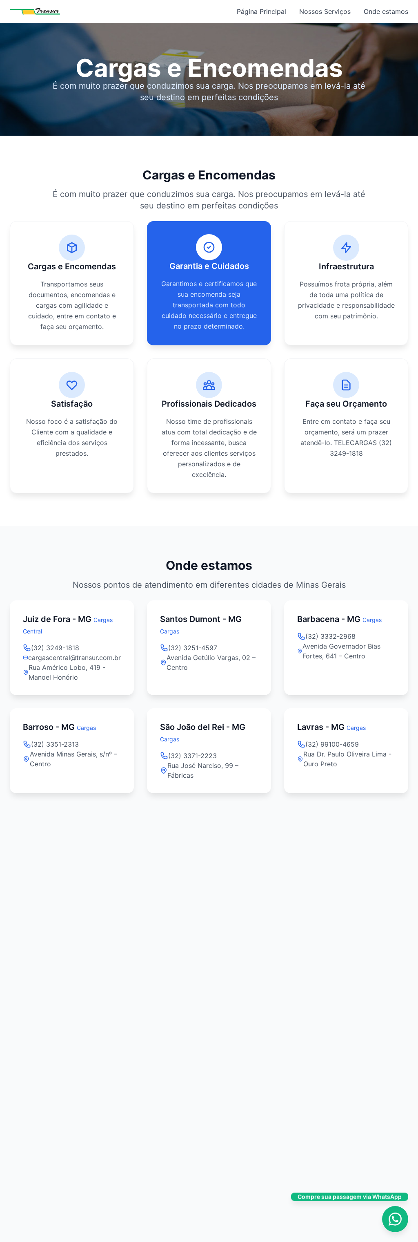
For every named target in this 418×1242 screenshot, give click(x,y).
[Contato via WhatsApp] (395, 1219)
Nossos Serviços (325, 11)
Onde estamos (386, 11)
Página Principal (261, 11)
